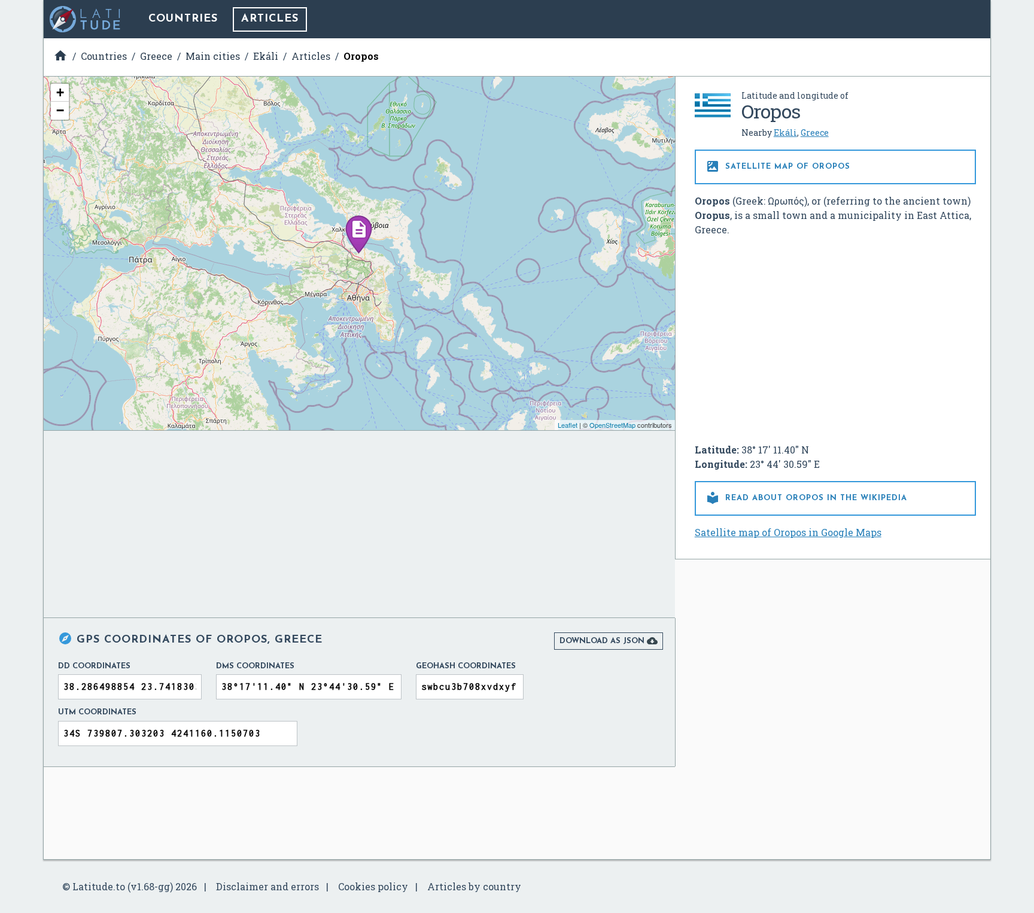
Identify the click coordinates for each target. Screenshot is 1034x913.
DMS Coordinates (255, 666)
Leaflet (567, 425)
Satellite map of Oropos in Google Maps (788, 532)
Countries (183, 19)
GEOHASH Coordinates (466, 666)
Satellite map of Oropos (777, 166)
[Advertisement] (835, 335)
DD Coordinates (94, 666)
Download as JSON (608, 640)
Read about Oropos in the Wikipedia (806, 498)
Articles (270, 19)
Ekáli (785, 132)
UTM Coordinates (97, 712)
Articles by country (474, 886)
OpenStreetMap (612, 425)
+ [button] (60, 92)
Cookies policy (373, 886)
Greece (815, 132)
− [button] (60, 110)
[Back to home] (85, 19)
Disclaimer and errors (267, 886)
